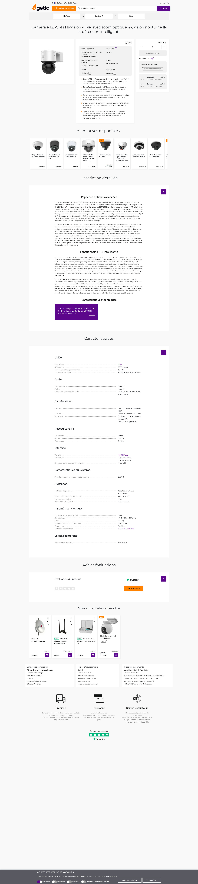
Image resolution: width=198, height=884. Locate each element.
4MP (120, 364)
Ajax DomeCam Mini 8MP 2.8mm (139, 156)
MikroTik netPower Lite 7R (85, 636)
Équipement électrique (35, 670)
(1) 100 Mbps (123, 455)
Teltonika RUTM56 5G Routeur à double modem (141, 675)
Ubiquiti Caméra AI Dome (105, 156)
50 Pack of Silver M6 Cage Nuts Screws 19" (139, 678)
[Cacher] (163, 191)
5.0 (79, 632)
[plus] (164, 47)
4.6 (56, 632)
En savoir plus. (111, 876)
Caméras (109, 73)
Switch (80, 667)
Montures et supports (34, 672)
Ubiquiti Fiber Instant (131, 670)
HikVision (66, 16)
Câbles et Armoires (34, 681)
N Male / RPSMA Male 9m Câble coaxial (138, 681)
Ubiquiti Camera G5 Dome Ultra (71, 156)
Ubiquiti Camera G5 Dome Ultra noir (54, 156)
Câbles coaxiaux (84, 678)
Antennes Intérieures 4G (87, 675)
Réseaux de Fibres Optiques (37, 678)
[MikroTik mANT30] (40, 624)
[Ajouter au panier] (48, 652)
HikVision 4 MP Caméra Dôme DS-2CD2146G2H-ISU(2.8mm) (88, 157)
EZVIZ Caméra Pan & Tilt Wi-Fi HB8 (108, 636)
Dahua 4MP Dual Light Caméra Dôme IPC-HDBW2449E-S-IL (122, 157)
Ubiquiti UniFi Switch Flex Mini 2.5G (137, 667)
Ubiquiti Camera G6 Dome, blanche (38, 156)
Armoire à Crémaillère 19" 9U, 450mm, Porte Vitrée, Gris (144, 672)
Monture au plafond (126, 529)
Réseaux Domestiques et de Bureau (40, 667)
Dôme (131, 16)
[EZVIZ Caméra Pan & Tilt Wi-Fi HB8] (109, 624)
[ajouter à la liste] (130, 42)
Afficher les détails (102, 881)
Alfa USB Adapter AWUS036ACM (59, 636)
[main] (41, 8)
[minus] (141, 47)
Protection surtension (86, 672)
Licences (30, 675)
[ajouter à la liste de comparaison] (126, 42)
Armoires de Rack (84, 670)
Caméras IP (99, 16)
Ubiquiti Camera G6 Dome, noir (155, 156)
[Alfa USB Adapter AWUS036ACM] (63, 624)
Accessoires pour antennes (88, 681)
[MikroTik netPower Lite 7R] (86, 624)
